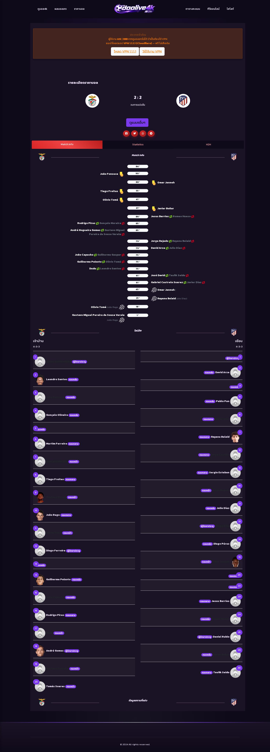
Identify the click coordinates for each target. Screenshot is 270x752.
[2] (40, 379)
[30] (235, 672)
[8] (40, 479)
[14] (40, 579)
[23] (235, 601)
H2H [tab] (208, 144)
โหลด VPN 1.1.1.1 (125, 51)
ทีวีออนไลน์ (213, 9)
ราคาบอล (79, 9)
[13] (235, 526)
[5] (235, 401)
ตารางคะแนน (193, 9)
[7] (40, 462)
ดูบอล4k (42, 9)
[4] (40, 415)
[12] (40, 551)
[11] (40, 533)
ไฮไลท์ (230, 9)
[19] (40, 668)
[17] (40, 633)
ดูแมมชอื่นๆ (137, 122)
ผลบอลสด (61, 9)
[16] (40, 615)
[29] (235, 655)
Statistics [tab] (137, 144)
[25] (235, 637)
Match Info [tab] (67, 144)
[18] (40, 651)
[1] (40, 361)
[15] (40, 597)
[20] (40, 686)
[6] (40, 444)
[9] (40, 497)
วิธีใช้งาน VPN (152, 51)
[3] (40, 397)
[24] (235, 619)
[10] (40, 515)
